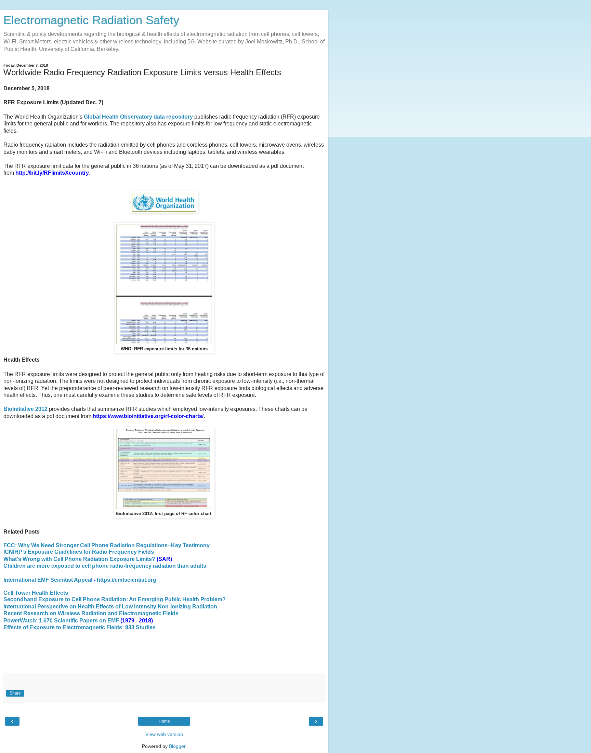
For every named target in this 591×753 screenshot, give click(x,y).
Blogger (177, 746)
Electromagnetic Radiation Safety (91, 20)
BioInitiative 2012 (25, 409)
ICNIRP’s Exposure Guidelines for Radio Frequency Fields (78, 552)
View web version (164, 734)
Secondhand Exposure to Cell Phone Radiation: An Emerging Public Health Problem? (114, 599)
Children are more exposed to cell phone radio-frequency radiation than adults (104, 566)
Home (164, 721)
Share (15, 693)
